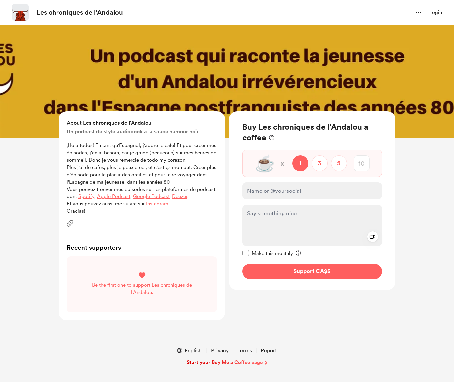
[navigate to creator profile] (20, 12)
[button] (418, 12)
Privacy (220, 350)
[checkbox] (267, 253)
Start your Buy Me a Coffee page (225, 362)
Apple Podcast (113, 196)
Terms (244, 350)
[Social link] (70, 223)
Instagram (157, 204)
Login (435, 12)
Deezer (179, 196)
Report (269, 350)
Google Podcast (151, 196)
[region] (312, 200)
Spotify (86, 196)
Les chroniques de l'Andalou (80, 12)
